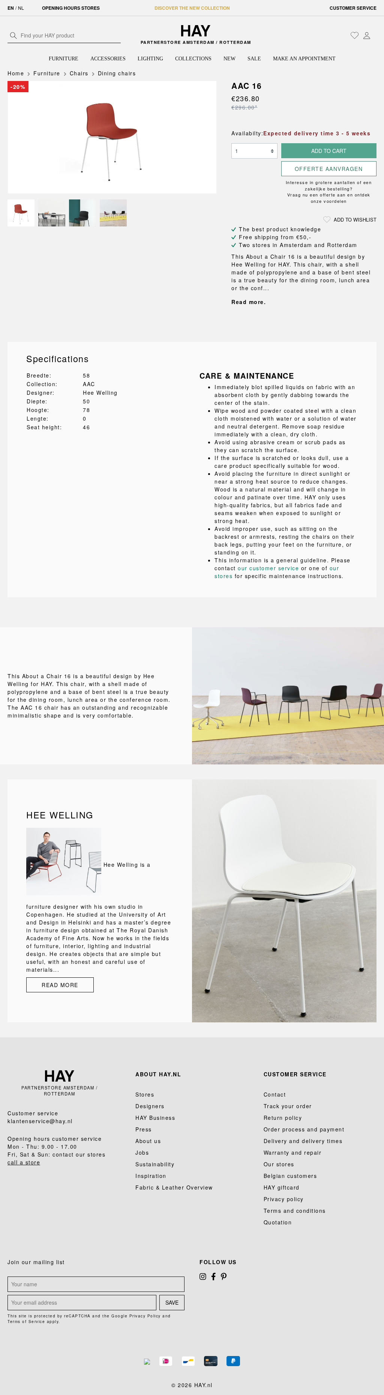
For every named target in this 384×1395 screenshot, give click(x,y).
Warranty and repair (293, 1152)
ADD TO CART (328, 150)
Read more (60, 985)
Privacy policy (284, 1199)
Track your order (288, 1106)
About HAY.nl (158, 1074)
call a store (24, 1162)
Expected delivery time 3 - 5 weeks (316, 133)
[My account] (367, 35)
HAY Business (155, 1117)
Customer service (353, 7)
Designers (150, 1106)
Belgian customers (290, 1175)
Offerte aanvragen (329, 168)
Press (143, 1129)
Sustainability (154, 1164)
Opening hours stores (71, 7)
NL (21, 7)
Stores (144, 1094)
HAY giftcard (282, 1187)
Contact (275, 1094)
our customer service (268, 568)
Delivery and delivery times (303, 1141)
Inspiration (150, 1175)
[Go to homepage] (195, 30)
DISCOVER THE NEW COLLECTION (192, 7)
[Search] (14, 35)
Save (171, 1302)
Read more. (248, 302)
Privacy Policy (145, 1316)
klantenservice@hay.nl (40, 1121)
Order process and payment (304, 1129)
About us (148, 1141)
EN (11, 7)
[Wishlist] (355, 35)
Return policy (283, 1117)
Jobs (142, 1152)
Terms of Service (26, 1321)
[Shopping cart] (374, 36)
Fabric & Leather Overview (174, 1187)
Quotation (278, 1222)
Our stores (279, 1164)
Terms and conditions (295, 1210)
